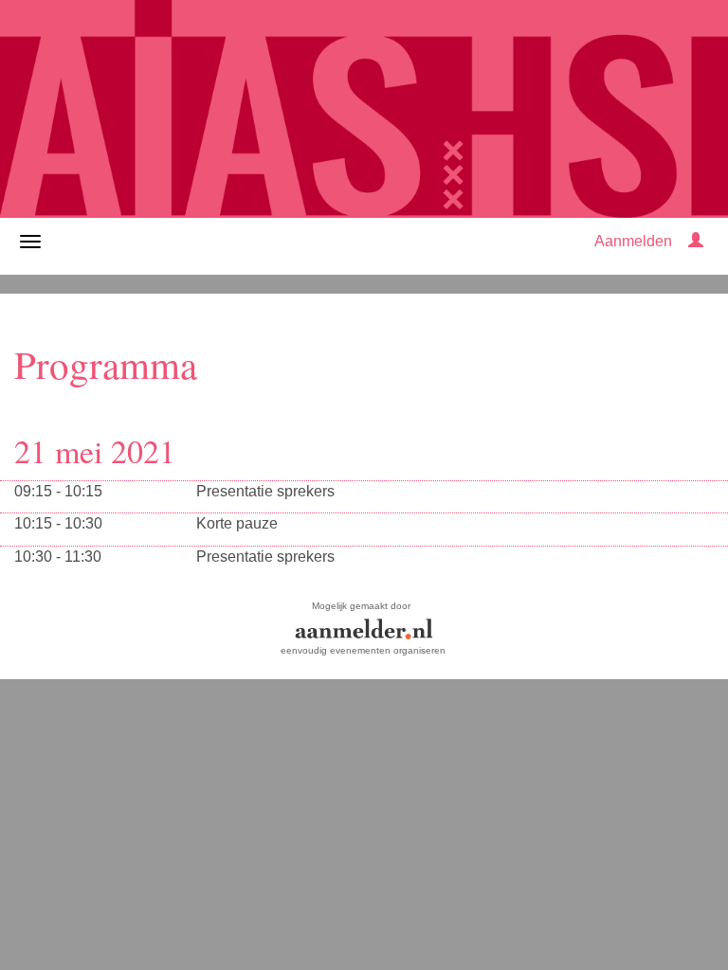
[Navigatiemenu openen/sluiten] (30, 241)
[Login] (695, 241)
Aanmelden (633, 241)
